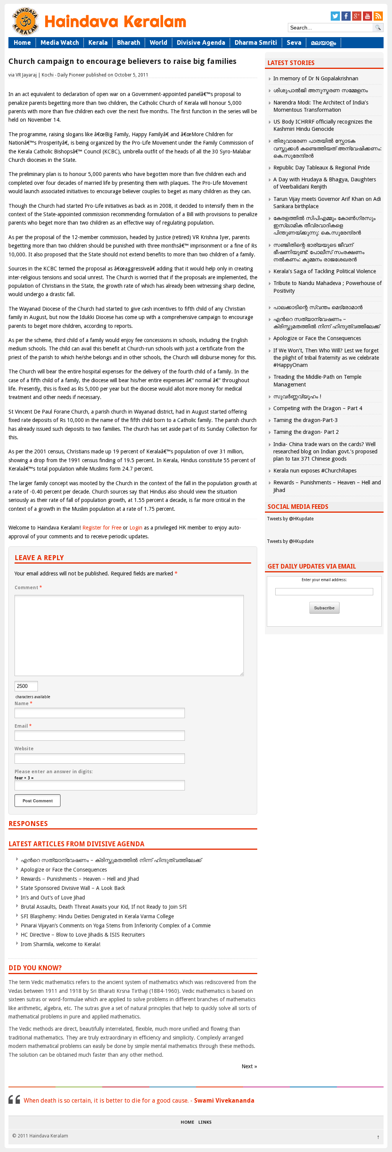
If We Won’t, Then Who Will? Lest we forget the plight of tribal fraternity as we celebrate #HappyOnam (326, 357)
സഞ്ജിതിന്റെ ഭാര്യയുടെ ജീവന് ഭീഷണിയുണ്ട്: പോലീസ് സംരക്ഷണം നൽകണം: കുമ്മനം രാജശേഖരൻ (318, 252)
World (158, 42)
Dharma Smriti (256, 42)
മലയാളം (323, 42)
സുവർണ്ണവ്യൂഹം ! (297, 396)
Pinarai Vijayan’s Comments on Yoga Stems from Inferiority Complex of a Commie (116, 925)
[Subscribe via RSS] (378, 19)
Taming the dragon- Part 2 (306, 432)
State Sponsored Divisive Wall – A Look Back (73, 888)
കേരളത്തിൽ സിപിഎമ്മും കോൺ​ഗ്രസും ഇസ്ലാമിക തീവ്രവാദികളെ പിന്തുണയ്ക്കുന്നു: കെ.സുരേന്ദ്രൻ (324, 225)
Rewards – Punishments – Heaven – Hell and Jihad (80, 879)
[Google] (356, 19)
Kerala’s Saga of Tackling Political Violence (324, 271)
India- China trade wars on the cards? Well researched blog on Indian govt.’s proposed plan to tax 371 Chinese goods (325, 451)
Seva (294, 42)
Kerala (98, 42)
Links (205, 1122)
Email (23, 726)
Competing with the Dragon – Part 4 (317, 408)
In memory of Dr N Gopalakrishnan (315, 78)
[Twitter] (335, 19)
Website (24, 748)
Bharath (128, 42)
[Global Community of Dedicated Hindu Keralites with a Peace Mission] (98, 35)
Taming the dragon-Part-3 (305, 420)
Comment (28, 587)
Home (22, 42)
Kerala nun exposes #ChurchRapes (314, 471)
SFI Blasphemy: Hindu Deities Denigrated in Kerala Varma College (97, 916)
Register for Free (101, 528)
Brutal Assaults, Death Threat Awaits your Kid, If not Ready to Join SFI (104, 907)
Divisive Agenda (201, 42)
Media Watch (60, 42)
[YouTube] (367, 19)
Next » (249, 1066)
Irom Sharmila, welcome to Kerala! (60, 944)
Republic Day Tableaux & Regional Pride (321, 168)
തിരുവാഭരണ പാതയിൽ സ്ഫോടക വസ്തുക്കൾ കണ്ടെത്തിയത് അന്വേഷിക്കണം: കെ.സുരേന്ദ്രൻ (327, 148)
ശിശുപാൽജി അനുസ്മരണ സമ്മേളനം (320, 90)
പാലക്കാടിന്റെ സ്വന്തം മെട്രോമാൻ (318, 307)
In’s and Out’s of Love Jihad (53, 898)
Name (24, 703)
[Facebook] (346, 19)
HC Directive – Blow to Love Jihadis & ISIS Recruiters (83, 935)
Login (135, 528)
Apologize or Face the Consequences (64, 870)
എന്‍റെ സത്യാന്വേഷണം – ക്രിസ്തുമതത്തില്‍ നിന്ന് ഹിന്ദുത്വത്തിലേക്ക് (111, 860)
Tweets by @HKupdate (290, 518)
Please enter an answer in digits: (54, 771)
